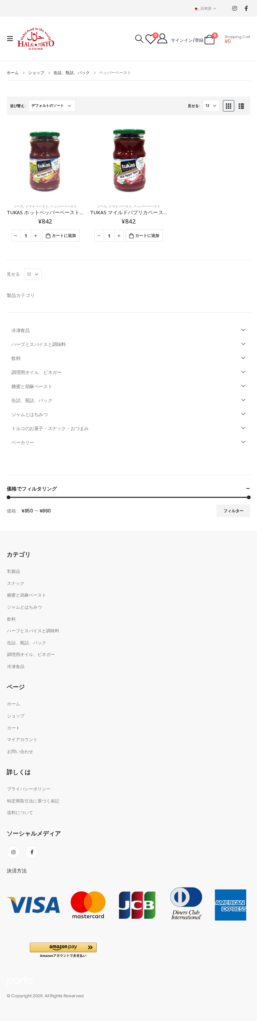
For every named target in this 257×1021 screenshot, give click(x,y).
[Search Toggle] (139, 38)
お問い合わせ (20, 751)
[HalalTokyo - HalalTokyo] (35, 38)
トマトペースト (37, 206)
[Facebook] (246, 8)
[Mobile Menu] (12, 38)
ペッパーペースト (63, 206)
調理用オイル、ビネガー (36, 372)
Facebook (31, 852)
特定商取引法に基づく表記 (33, 801)
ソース (18, 206)
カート (13, 728)
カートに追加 (64, 235)
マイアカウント (22, 739)
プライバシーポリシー (29, 789)
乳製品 (13, 571)
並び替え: (17, 105)
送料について (20, 812)
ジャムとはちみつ (29, 414)
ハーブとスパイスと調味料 (38, 344)
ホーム (13, 704)
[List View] (241, 105)
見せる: (193, 105)
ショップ (15, 716)
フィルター (234, 511)
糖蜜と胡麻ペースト (31, 386)
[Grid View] (228, 105)
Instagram (13, 852)
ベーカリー (22, 442)
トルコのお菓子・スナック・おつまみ (50, 428)
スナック (15, 583)
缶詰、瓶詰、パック (31, 400)
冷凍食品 (20, 330)
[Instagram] (234, 8)
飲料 (15, 358)
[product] (45, 160)
